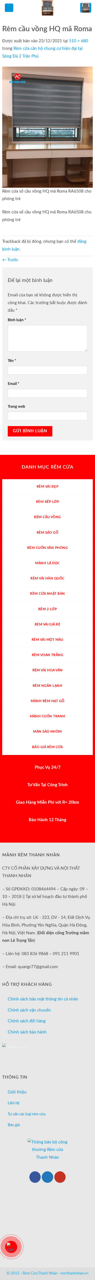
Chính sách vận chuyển (29, 1010)
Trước (10, 260)
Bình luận (17, 320)
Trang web (16, 406)
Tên (12, 361)
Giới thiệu (17, 1092)
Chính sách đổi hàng (27, 1021)
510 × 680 (78, 41)
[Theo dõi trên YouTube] (60, 1177)
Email (13, 384)
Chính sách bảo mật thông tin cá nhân (43, 999)
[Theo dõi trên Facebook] (35, 1177)
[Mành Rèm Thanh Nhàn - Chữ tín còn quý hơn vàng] (47, 7)
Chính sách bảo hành (27, 1032)
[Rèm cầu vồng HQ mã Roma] (47, 127)
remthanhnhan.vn (74, 1273)
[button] (9, 8)
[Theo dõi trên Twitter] (47, 1177)
